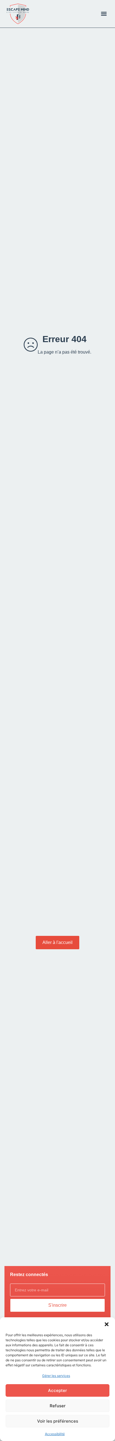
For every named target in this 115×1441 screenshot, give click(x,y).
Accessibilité (55, 1434)
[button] (106, 1324)
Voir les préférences (57, 1421)
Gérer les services (56, 1376)
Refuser (58, 1405)
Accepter (57, 1390)
